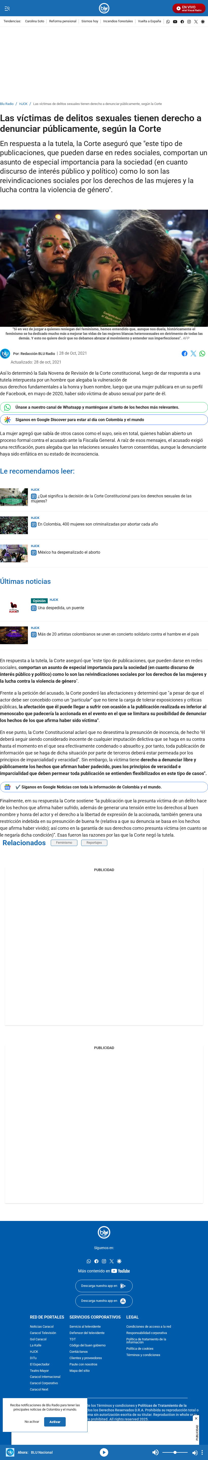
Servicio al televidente (85, 1326)
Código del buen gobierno (88, 1345)
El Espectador (39, 1364)
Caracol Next (39, 1389)
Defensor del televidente (87, 1333)
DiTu (33, 1358)
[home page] (104, 8)
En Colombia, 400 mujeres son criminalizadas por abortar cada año (98, 524)
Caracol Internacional (45, 1377)
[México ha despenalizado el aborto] (14, 553)
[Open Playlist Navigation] (202, 1452)
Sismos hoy (89, 21)
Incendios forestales (118, 21)
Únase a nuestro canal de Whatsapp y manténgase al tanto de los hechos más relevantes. (97, 407)
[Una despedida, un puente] (14, 607)
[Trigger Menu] (7, 8)
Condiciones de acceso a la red (148, 1326)
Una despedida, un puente (61, 607)
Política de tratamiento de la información (146, 1341)
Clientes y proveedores (86, 1358)
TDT (73, 1339)
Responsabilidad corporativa (146, 1333)
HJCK (23, 104)
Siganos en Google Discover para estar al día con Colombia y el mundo (79, 419)
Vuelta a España (149, 21)
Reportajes (94, 842)
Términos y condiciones (143, 1355)
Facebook (184, 356)
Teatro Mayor (39, 1371)
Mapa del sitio (80, 1371)
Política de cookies (139, 1348)
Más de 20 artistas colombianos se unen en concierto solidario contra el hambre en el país (118, 634)
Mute (155, 1452)
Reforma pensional (62, 21)
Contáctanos (79, 1352)
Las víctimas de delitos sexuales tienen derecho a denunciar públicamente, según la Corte (97, 104)
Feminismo (64, 842)
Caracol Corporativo (44, 1383)
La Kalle (35, 1345)
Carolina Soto (34, 21)
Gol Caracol (38, 1339)
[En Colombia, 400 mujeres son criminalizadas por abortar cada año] (14, 525)
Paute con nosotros (83, 1364)
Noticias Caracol (42, 1326)
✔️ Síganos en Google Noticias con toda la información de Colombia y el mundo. (88, 787)
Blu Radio (6, 104)
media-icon (104, 1452)
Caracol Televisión (43, 1333)
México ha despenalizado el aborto (69, 552)
